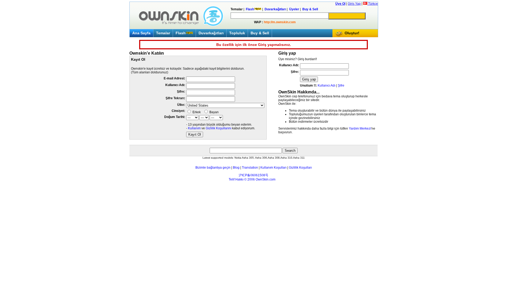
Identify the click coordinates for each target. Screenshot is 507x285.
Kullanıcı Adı (326, 85)
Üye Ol (340, 4)
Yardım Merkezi (360, 128)
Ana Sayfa (141, 33)
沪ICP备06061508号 (253, 175)
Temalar (163, 33)
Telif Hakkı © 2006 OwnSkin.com (252, 179)
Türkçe (372, 4)
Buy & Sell (260, 33)
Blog (236, 167)
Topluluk (237, 33)
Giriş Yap (354, 4)
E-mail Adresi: (174, 78)
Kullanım (194, 128)
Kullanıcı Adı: (175, 85)
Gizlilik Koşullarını (218, 128)
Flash (181, 33)
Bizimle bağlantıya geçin (213, 167)
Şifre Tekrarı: (175, 98)
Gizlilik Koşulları (300, 167)
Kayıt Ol (194, 134)
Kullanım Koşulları (273, 167)
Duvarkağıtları (211, 33)
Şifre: (181, 91)
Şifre (341, 85)
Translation (250, 167)
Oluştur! (352, 33)
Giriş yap (309, 79)
